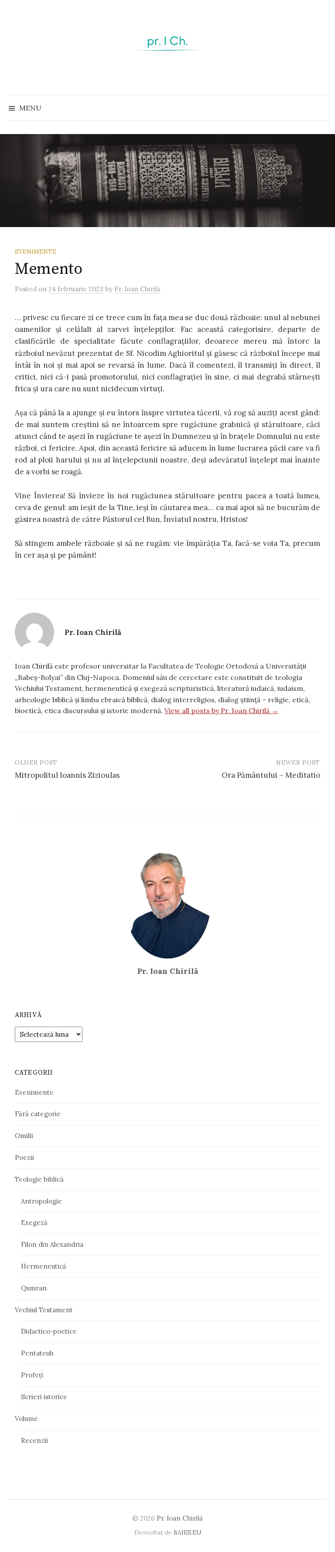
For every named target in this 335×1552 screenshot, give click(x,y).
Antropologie (41, 1201)
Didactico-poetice (49, 1331)
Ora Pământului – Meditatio (271, 775)
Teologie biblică (39, 1179)
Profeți (32, 1375)
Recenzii (34, 1440)
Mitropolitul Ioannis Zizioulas (67, 775)
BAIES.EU (187, 1532)
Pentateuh (37, 1353)
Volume (26, 1418)
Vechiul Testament (44, 1310)
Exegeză (34, 1222)
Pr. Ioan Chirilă (180, 1518)
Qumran (34, 1288)
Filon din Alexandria (52, 1244)
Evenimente (35, 251)
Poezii (24, 1157)
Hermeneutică (43, 1266)
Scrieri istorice (44, 1397)
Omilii (24, 1135)
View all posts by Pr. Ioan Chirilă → (221, 710)
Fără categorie (38, 1114)
